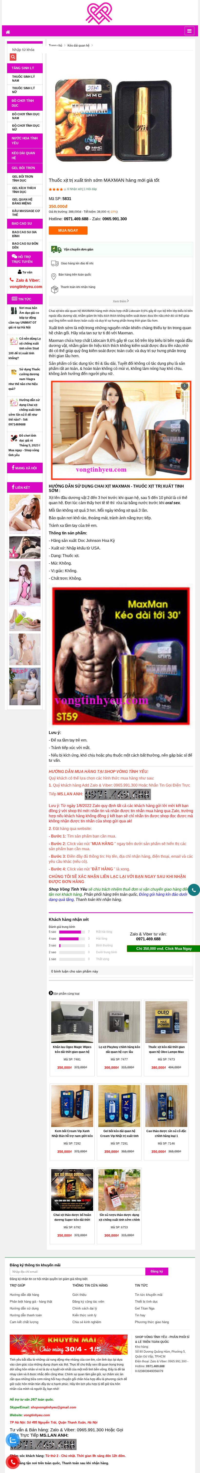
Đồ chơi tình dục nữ (26, 127)
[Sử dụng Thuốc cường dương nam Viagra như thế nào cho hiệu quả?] (14, 372)
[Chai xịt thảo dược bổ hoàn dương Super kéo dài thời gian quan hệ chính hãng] (72, 1190)
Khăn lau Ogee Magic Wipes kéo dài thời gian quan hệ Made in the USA (72, 1052)
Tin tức (24, 299)
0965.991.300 (114, 219)
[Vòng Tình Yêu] (100, 12)
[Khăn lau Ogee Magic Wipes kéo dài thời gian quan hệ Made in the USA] (72, 1022)
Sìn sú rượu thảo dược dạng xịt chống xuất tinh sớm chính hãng (119, 1219)
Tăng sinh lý (23, 68)
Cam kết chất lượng (24, 1322)
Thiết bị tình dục (146, 1301)
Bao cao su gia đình (24, 234)
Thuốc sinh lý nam (23, 78)
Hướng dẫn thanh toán (26, 1315)
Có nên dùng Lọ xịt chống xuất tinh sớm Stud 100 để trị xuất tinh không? (25, 348)
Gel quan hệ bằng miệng (22, 201)
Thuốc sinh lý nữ (23, 90)
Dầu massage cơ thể (26, 213)
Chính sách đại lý (84, 1308)
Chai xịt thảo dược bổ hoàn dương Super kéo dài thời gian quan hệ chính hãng (72, 1219)
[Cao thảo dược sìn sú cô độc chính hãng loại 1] (166, 1106)
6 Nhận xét (74, 189)
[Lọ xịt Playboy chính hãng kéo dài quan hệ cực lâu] (119, 1022)
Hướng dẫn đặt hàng (24, 1295)
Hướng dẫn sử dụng (24, 1308)
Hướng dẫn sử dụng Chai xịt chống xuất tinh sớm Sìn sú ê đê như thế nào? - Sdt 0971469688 (24, 412)
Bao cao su (22, 223)
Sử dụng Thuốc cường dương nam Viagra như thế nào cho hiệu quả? (24, 379)
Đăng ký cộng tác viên (88, 1301)
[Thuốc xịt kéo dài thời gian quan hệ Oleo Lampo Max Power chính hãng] (166, 1022)
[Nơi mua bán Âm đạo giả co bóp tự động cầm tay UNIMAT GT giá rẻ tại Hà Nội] (14, 310)
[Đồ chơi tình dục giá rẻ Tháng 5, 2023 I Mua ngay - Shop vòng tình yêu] (14, 438)
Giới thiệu (79, 1295)
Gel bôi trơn (23, 168)
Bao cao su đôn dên (25, 245)
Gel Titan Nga (144, 1308)
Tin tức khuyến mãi (148, 1295)
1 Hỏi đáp (90, 189)
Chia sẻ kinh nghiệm (86, 1322)
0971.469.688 (76, 219)
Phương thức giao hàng (152, 1322)
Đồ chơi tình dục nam (26, 116)
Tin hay (140, 1315)
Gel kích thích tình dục (24, 190)
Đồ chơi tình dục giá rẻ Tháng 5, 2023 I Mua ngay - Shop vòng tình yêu (24, 445)
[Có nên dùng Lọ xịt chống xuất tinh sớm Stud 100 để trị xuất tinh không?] (14, 341)
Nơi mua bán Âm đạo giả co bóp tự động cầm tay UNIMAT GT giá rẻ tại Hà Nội (24, 317)
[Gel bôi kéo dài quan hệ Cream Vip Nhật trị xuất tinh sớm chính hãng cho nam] (119, 1106)
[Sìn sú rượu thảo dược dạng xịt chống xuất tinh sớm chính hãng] (119, 1190)
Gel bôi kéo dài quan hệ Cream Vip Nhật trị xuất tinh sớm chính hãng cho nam (119, 1136)
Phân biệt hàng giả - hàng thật (31, 1301)
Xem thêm (120, 301)
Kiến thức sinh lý (84, 1315)
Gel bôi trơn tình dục (22, 178)
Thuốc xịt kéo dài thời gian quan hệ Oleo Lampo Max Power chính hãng (166, 1052)
